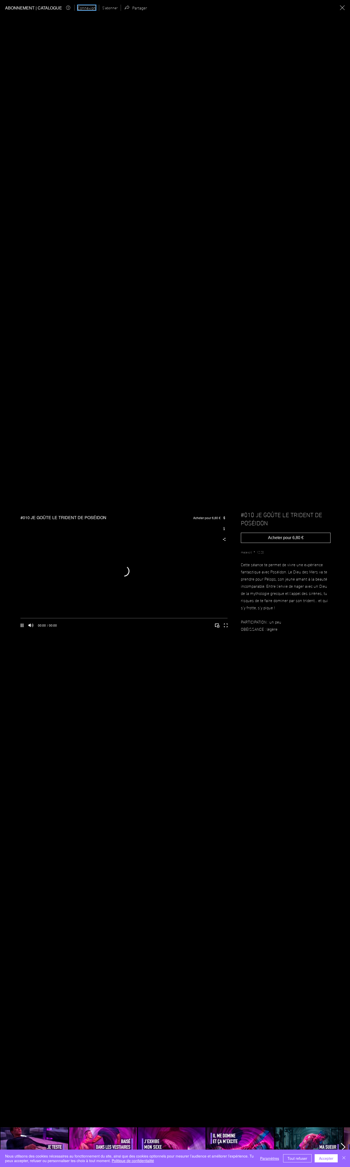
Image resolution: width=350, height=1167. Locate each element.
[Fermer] (344, 1158)
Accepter (326, 1158)
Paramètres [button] (269, 1158)
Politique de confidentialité (133, 1160)
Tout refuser (297, 1158)
